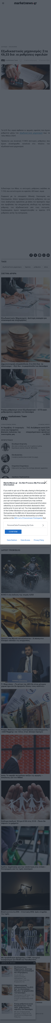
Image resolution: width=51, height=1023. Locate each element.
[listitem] (25, 525)
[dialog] (25, 511)
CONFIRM (13, 532)
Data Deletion (12, 540)
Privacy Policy (39, 540)
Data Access (25, 540)
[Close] (46, 483)
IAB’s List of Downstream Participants (28, 518)
